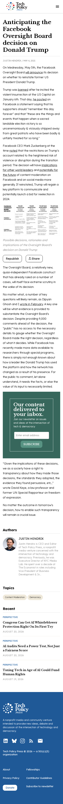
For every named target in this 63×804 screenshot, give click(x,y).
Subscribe (31, 444)
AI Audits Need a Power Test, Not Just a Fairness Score (31, 648)
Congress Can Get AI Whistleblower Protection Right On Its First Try (30, 624)
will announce (34, 72)
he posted (40, 99)
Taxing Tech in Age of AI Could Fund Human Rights (31, 672)
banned (23, 89)
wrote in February (31, 304)
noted (13, 150)
